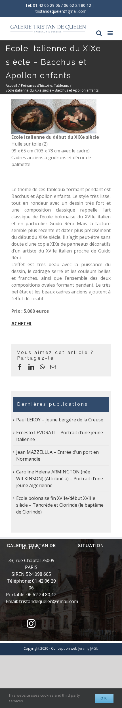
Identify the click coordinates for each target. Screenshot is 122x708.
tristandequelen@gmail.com (61, 11)
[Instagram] (31, 623)
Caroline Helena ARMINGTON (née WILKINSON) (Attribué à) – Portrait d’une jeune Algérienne (59, 478)
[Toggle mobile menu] (110, 33)
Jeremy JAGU (88, 648)
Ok (104, 698)
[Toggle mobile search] (99, 33)
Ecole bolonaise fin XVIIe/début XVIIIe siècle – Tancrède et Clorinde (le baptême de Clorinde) (60, 505)
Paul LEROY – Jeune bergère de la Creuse (59, 420)
